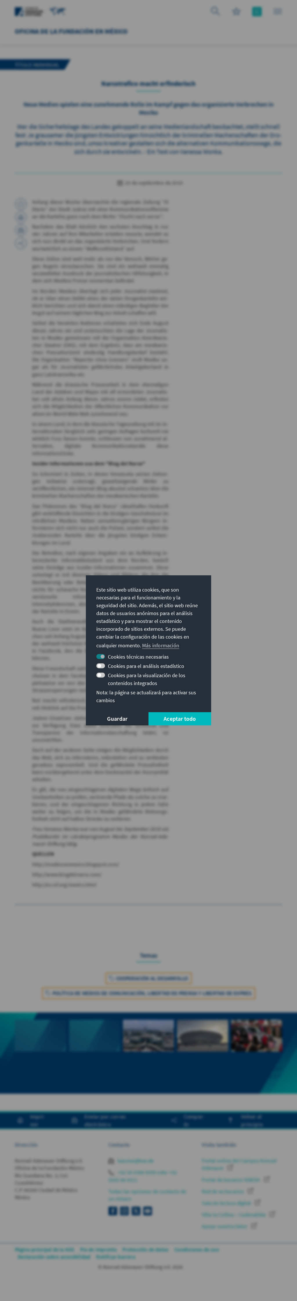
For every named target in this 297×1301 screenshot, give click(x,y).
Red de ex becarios (223, 1191)
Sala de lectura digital (227, 1203)
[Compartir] (21, 243)
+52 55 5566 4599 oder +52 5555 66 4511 (142, 1176)
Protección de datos (145, 1249)
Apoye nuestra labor (225, 1226)
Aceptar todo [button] (180, 718)
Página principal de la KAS (44, 1249)
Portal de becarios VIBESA (231, 1179)
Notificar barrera (115, 1256)
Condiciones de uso (196, 1249)
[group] (40, 1053)
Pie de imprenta (98, 1249)
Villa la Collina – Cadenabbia (234, 1214)
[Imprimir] (21, 217)
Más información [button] (160, 645)
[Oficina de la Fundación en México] (57, 11)
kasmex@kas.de (135, 1160)
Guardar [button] (117, 718)
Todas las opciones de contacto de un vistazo (147, 1195)
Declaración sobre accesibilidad (54, 1256)
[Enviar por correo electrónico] (21, 230)
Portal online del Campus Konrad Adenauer (239, 1164)
